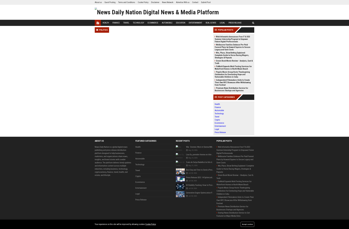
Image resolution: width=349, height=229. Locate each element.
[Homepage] (98, 23)
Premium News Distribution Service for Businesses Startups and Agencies (231, 89)
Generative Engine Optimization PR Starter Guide (200, 193)
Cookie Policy (150, 224)
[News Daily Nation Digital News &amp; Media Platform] (157, 12)
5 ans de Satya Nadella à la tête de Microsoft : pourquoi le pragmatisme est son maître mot (200, 162)
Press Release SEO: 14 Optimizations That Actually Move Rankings (200, 177)
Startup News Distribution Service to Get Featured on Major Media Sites (233, 214)
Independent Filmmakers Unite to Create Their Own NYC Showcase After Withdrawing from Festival (233, 82)
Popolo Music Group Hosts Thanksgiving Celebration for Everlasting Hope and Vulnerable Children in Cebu (232, 74)
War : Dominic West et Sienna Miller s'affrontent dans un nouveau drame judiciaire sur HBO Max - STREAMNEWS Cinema (200, 147)
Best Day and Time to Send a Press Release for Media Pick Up (200, 170)
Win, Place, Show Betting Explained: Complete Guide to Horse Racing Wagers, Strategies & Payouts (232, 55)
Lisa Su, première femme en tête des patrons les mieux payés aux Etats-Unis (200, 154)
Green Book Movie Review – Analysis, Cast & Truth (234, 62)
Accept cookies (247, 224)
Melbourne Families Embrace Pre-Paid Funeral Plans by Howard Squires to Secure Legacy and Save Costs (232, 47)
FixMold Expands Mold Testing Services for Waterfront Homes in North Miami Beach (233, 67)
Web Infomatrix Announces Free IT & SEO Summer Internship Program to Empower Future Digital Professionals (232, 39)
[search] (253, 23)
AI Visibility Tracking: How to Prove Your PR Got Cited (200, 185)
